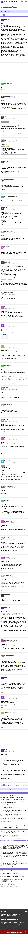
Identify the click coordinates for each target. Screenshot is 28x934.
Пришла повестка (6, 821)
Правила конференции (13, 922)
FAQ (23, 922)
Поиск (20, 922)
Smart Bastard (8, 346)
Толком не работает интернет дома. (9, 815)
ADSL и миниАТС (5, 883)
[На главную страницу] (2, 1)
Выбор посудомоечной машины (8, 812)
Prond (6, 420)
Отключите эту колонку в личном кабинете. (9, 886)
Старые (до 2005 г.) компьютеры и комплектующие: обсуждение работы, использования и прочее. (14, 823)
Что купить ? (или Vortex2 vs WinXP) (8, 873)
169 (16, 14)
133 (12, 14)
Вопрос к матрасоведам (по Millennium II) (10, 870)
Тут (2, 275)
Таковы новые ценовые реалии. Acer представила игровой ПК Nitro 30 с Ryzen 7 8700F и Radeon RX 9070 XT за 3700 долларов (15, 846)
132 (10, 14)
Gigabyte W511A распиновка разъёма (9, 838)
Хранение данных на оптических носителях (11, 809)
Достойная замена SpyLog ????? (8, 877)
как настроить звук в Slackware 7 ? (8, 881)
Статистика (3, 923)
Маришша (7, 96)
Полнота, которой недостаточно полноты (10, 835)
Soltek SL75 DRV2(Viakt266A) (7, 884)
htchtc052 (7, 387)
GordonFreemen (8, 179)
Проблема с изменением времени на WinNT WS (11, 876)
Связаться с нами (4, 922)
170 (18, 14)
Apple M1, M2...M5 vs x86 (7, 817)
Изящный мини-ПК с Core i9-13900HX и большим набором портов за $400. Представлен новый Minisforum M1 (15, 864)
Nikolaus (6, 246)
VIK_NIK (6, 83)
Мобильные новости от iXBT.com (7, 840)
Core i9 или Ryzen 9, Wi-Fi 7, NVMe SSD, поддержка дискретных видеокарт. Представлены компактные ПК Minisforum (14, 850)
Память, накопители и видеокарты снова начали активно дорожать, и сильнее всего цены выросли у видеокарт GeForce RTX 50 (15, 853)
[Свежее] (7, 2)
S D (6, 117)
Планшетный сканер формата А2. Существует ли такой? (12, 879)
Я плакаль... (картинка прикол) (8, 802)
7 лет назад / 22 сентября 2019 (11, 596)
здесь (11, 11)
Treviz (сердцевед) (6, 806)
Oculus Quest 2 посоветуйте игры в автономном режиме (13, 833)
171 (20, 14)
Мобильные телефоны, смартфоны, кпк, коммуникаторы (10, 4)
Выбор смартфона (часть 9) (9, 7)
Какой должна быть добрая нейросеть (10, 827)
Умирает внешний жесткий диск (8, 807)
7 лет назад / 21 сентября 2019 (10, 20)
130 (6, 14)
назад (2, 14)
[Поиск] (19, 2)
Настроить (20, 932)
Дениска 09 (7, 325)
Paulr (5, 19)
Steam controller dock (7, 836)
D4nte (6, 231)
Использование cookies (6, 924)
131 (8, 14)
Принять (13, 932)
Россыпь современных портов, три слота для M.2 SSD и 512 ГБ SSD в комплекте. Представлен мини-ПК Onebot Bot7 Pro (15, 848)
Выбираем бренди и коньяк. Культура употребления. (12, 818)
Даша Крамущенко (10, 140)
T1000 (6, 575)
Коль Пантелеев (9, 196)
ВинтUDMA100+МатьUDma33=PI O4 (8, 872)
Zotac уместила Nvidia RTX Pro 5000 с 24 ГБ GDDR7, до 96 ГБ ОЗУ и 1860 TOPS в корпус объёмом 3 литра (15, 856)
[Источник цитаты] (2, 122)
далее (23, 14)
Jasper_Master (8, 640)
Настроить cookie (15, 924)
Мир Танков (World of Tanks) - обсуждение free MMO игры (13, 799)
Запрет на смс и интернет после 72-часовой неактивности (13, 797)
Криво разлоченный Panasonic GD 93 (9, 875)
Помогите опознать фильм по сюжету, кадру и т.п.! (12, 814)
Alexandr (7, 161)
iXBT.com (2, 928)
